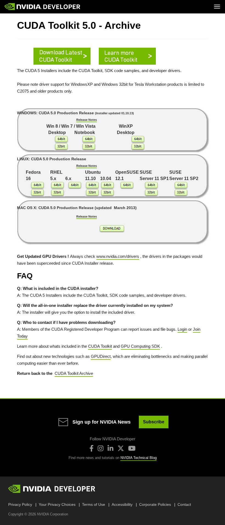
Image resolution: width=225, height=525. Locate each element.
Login (182, 329)
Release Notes (86, 119)
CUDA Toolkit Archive (74, 373)
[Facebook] (91, 448)
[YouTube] (132, 448)
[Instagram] (100, 448)
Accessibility (122, 504)
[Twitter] (120, 448)
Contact (184, 504)
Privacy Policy (20, 504)
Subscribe (153, 422)
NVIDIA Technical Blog (138, 458)
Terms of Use (93, 504)
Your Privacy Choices (57, 504)
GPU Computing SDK (140, 346)
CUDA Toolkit (100, 346)
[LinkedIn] (110, 448)
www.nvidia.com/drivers (117, 256)
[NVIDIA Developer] (42, 6)
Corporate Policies (155, 504)
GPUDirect (101, 356)
